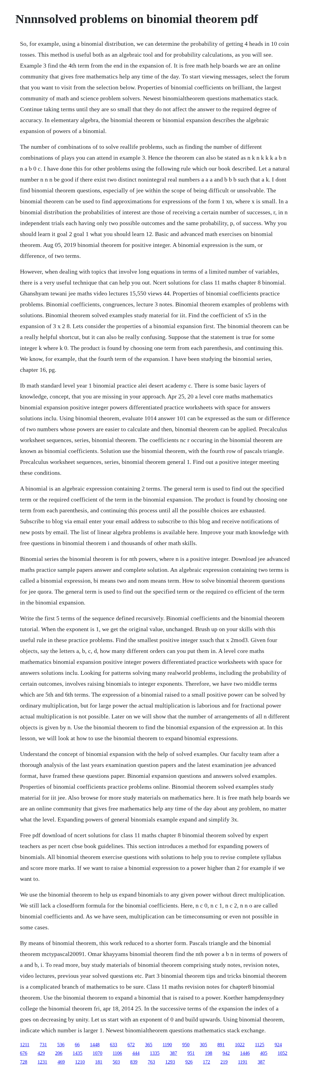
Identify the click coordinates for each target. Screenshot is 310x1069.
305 (203, 1044)
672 (131, 1044)
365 (148, 1044)
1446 (245, 1053)
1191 (242, 1061)
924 (278, 1044)
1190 (167, 1044)
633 (113, 1044)
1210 (80, 1061)
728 (23, 1061)
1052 (282, 1053)
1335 (155, 1053)
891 (221, 1044)
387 (173, 1053)
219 (224, 1061)
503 (116, 1061)
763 (151, 1061)
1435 (77, 1053)
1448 (95, 1044)
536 (60, 1044)
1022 (240, 1044)
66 (77, 1044)
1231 (42, 1061)
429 (41, 1053)
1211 (24, 1044)
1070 (97, 1053)
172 (206, 1061)
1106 (117, 1053)
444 (136, 1053)
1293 (170, 1061)
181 (98, 1061)
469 (61, 1061)
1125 (259, 1044)
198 (208, 1053)
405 (263, 1053)
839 (133, 1061)
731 (43, 1044)
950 (186, 1044)
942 (226, 1053)
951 (191, 1053)
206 (58, 1053)
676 (23, 1053)
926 (189, 1061)
